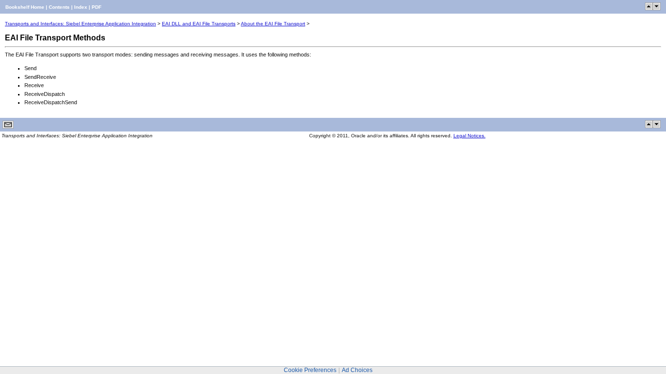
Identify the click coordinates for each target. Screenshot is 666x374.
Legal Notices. (469, 135)
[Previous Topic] (649, 8)
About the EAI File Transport (273, 23)
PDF (96, 7)
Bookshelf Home (24, 7)
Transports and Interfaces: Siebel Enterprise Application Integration (80, 23)
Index (80, 7)
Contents (59, 7)
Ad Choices (357, 370)
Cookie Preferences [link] (310, 370)
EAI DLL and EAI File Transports (198, 23)
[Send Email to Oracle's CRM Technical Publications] (8, 127)
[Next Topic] (657, 8)
